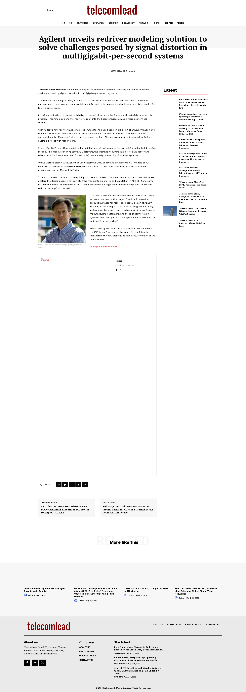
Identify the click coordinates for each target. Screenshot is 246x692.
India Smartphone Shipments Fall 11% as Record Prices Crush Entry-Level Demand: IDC (193, 103)
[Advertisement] (185, 251)
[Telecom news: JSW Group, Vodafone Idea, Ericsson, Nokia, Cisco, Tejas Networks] (198, 568)
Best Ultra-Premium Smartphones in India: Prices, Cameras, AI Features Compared (193, 171)
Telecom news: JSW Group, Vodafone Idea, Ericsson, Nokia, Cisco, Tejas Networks (196, 591)
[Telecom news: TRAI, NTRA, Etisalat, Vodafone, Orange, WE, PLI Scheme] (170, 211)
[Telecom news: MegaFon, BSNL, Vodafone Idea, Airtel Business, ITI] (170, 184)
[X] (121, 269)
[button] (53, 10)
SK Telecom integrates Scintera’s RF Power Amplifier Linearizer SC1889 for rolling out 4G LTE (65, 509)
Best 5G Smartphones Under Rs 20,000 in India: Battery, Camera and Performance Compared (193, 157)
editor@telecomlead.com (103, 246)
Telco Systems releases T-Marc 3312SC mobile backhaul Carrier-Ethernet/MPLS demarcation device (128, 509)
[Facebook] (116, 269)
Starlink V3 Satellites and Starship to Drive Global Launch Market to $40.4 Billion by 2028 (191, 129)
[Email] (85, 484)
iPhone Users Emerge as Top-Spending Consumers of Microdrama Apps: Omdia (193, 117)
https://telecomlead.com (124, 265)
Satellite (118, 677)
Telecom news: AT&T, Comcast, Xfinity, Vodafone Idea (192, 223)
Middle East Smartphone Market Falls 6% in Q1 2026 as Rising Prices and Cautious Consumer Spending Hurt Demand (95, 592)
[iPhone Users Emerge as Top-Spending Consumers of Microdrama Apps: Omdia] (170, 116)
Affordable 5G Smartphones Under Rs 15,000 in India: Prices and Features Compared (192, 143)
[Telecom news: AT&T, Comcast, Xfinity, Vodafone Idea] (170, 223)
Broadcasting (120, 664)
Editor (118, 260)
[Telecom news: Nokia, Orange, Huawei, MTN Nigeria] (148, 568)
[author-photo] (26, 595)
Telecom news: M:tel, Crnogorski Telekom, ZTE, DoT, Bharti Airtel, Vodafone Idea (193, 197)
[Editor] (76, 365)
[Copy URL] (59, 484)
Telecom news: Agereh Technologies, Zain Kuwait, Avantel (45, 589)
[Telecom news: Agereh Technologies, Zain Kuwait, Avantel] (47, 568)
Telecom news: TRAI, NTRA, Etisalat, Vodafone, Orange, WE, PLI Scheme (193, 211)
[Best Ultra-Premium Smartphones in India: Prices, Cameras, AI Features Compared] (170, 170)
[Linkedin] (65, 484)
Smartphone (120, 653)
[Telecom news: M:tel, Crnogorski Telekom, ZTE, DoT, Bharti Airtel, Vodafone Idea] (170, 197)
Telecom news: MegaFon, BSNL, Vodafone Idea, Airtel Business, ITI (192, 185)
